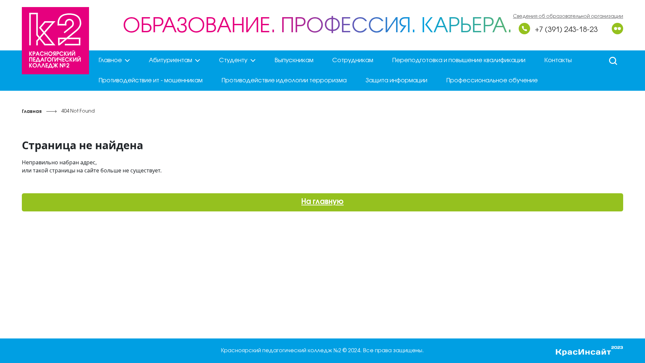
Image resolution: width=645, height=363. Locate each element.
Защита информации (396, 80)
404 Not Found (78, 111)
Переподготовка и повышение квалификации (458, 60)
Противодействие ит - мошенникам (150, 80)
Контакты (558, 60)
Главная (32, 112)
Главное (110, 60)
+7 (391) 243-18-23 (566, 30)
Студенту (233, 60)
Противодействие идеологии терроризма (284, 80)
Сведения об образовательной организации (568, 16)
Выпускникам (293, 60)
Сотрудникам (352, 60)
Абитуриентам (170, 60)
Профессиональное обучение (492, 80)
